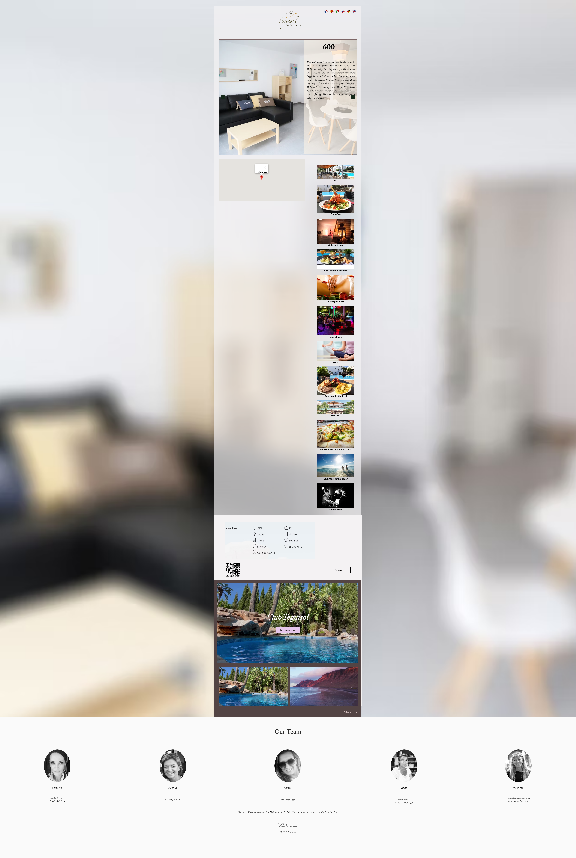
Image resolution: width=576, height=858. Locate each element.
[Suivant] (353, 97)
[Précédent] (223, 97)
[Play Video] (253, 687)
